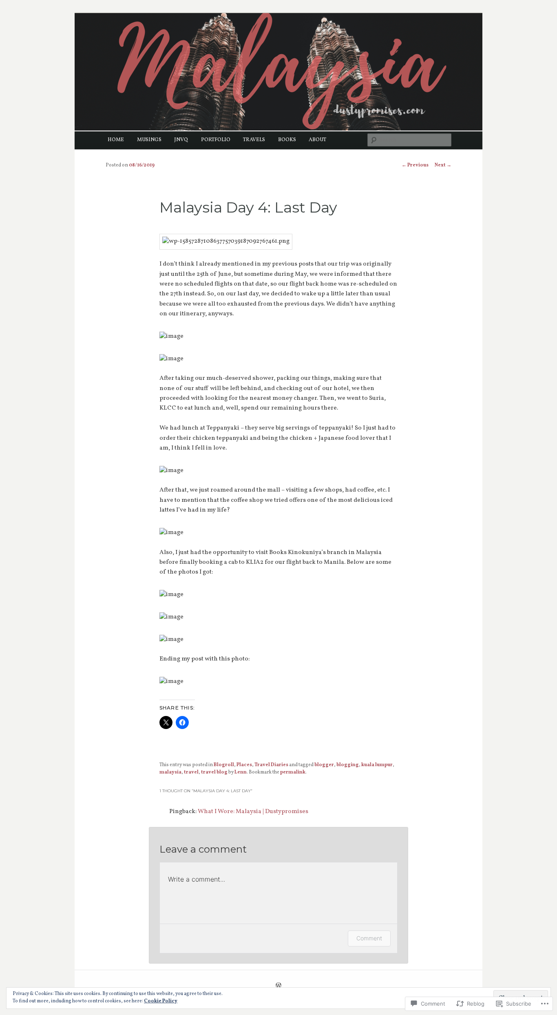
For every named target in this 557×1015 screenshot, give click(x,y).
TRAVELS (254, 140)
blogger (324, 765)
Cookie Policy (160, 1001)
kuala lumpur (377, 765)
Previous (415, 165)
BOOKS (287, 140)
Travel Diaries (271, 765)
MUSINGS (149, 140)
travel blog (214, 772)
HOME (116, 140)
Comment (369, 938)
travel (191, 772)
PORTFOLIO (215, 140)
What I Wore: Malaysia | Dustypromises (253, 811)
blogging (347, 765)
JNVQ (181, 140)
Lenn (240, 772)
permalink (292, 772)
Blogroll (224, 765)
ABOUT (317, 140)
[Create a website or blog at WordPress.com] (278, 986)
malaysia (170, 772)
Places (244, 765)
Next (443, 165)
